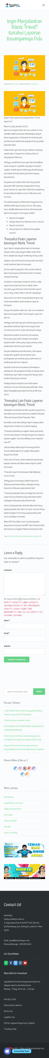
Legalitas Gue (9, 1017)
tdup (35, 536)
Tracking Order (10, 1029)
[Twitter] (15, 963)
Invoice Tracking (10, 832)
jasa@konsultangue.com (19, 940)
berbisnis (11, 536)
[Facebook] (11, 963)
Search (39, 691)
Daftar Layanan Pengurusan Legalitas (19, 1023)
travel (39, 536)
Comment (8, 570)
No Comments (33, 84)
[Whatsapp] (6, 963)
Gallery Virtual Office (12, 809)
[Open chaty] (7, 1051)
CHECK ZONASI (10, 821)
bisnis (16, 536)
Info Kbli (7, 827)
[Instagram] (20, 963)
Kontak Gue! (9, 797)
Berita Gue (8, 1011)
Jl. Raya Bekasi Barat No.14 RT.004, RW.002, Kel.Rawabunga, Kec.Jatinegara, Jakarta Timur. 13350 (23, 926)
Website (7, 646)
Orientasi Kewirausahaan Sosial (17, 720)
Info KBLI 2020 (10, 999)
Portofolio (8, 815)
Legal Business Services (13, 803)
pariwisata (22, 536)
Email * (7, 633)
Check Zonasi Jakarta (13, 1005)
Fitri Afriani (14, 84)
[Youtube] (25, 963)
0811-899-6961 (25, 944)
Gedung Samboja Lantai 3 (14, 919)
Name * (7, 620)
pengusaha (30, 536)
